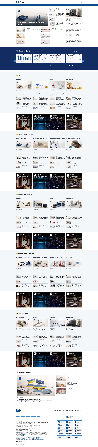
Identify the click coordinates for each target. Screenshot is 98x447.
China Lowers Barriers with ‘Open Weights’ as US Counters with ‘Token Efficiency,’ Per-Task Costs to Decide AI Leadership (73, 41)
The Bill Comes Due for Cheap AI (43, 158)
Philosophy (23, 416)
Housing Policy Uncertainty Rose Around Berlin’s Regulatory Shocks (40, 64)
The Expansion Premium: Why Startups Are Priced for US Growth (26, 228)
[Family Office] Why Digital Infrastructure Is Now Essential (26, 342)
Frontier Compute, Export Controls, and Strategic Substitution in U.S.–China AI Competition (56, 271)
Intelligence (67, 5)
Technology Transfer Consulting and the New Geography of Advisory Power (43, 338)
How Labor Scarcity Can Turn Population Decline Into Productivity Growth (77, 218)
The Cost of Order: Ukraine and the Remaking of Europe (28, 399)
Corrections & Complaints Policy (22, 434)
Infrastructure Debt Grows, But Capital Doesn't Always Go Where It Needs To (76, 342)
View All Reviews (75, 195)
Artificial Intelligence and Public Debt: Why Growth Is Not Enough (73, 151)
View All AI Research (75, 253)
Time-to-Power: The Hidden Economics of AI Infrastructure (60, 282)
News (32, 5)
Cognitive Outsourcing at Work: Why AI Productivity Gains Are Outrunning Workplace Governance (26, 168)
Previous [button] (15, 61)
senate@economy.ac (31, 437)
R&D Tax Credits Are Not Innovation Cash (43, 223)
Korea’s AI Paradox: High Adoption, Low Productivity (22, 151)
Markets (40, 5)
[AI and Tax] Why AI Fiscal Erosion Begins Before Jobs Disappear (76, 168)
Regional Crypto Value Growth (21, 64)
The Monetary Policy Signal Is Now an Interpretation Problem (60, 168)
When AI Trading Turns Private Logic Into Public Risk (60, 158)
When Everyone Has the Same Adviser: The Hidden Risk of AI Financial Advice (56, 151)
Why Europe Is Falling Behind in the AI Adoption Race (60, 286)
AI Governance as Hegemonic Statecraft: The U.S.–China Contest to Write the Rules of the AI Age (43, 282)
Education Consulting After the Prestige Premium (43, 346)
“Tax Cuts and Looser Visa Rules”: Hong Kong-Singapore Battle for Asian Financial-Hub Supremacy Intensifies (23, 330)
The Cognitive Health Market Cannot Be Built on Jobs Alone (60, 337)
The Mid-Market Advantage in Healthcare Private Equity (56, 330)
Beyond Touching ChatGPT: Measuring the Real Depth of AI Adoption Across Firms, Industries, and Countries (76, 287)
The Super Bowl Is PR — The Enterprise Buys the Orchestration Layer (43, 168)
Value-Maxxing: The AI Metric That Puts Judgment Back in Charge (39, 151)
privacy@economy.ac (24, 439)
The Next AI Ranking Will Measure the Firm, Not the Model (43, 163)
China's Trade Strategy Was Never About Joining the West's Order (60, 228)
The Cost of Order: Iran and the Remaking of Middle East (74, 390)
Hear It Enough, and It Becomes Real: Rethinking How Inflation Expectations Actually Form (26, 224)
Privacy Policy (28, 432)
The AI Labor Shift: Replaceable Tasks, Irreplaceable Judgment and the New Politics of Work (26, 282)
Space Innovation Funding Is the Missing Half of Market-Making (40, 211)
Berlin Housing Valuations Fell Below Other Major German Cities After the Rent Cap (56, 64)
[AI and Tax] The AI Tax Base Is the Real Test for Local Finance (60, 163)
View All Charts (76, 51)
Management (33, 416)
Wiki (76, 5)
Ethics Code (28, 416)
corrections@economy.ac (39, 439)
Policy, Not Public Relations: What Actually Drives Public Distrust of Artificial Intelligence (23, 270)
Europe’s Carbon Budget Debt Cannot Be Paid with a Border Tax (76, 223)
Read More (19, 403)
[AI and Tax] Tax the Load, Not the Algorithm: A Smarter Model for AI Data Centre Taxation (77, 164)
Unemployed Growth (70, 377)
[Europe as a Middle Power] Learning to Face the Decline (60, 223)
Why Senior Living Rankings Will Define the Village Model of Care (60, 346)
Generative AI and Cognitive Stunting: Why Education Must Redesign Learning (73, 270)
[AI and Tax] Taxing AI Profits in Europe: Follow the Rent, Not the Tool (76, 158)
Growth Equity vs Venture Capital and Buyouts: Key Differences (76, 346)
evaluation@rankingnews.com (36, 438)
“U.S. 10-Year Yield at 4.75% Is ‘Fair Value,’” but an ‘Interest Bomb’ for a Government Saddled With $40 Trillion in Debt (33, 31)
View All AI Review (75, 135)
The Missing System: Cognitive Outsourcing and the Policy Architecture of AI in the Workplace (40, 270)
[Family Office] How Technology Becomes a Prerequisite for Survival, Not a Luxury (27, 338)
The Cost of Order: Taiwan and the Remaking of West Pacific (72, 384)
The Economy (23, 5)
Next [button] (83, 61)
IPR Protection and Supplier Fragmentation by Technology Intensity (73, 64)
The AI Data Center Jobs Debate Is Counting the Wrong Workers (26, 158)
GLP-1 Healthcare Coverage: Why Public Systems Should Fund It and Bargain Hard (73, 211)
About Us (17, 416)
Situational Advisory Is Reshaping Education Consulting (42, 342)
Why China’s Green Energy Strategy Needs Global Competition (76, 228)
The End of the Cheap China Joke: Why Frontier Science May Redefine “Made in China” (43, 219)
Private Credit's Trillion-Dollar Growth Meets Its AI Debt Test (73, 19)
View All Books (75, 372)
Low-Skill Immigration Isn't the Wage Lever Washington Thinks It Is (23, 211)
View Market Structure (74, 313)
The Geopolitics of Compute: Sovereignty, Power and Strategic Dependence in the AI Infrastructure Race (60, 278)
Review (49, 5)
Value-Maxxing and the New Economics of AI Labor (26, 277)
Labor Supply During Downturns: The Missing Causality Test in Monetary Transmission (26, 219)
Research (58, 5)
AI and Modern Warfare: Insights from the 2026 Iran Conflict (43, 286)
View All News (76, 76)
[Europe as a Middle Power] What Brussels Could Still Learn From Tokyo (60, 218)
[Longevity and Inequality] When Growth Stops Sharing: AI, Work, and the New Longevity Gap (27, 164)
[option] (24, 59)
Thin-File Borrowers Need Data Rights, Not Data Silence (43, 227)
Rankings (38, 416)
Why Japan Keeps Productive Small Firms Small (57, 210)
